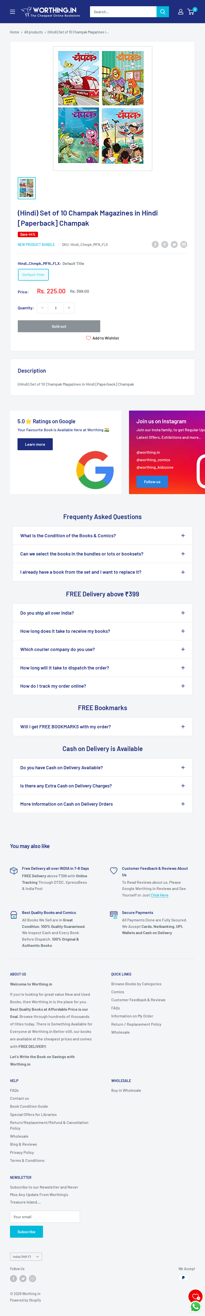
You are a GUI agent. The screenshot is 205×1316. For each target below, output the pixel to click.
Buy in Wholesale (126, 1090)
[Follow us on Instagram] (32, 1278)
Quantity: (26, 307)
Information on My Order (132, 1015)
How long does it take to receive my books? (65, 631)
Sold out (59, 326)
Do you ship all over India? (47, 613)
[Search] (162, 11)
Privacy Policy (22, 1152)
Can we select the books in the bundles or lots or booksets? (82, 553)
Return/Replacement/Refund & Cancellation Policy (49, 1125)
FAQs (115, 1007)
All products (33, 32)
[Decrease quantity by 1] (42, 308)
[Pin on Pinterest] (164, 244)
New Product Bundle (36, 244)
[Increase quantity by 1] (69, 308)
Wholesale (120, 1032)
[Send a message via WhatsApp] (195, 1307)
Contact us (19, 1098)
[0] (191, 12)
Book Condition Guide (29, 1106)
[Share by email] (183, 244)
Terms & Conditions (27, 1160)
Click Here (159, 894)
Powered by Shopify (25, 1300)
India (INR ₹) (22, 1256)
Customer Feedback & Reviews (138, 999)
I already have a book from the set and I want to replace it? (81, 572)
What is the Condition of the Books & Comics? (68, 535)
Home (14, 32)
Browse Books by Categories (136, 983)
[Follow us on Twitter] (23, 1278)
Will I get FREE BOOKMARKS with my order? (65, 726)
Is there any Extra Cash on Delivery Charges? (66, 785)
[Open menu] (12, 12)
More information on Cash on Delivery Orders (66, 804)
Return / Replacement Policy (136, 1024)
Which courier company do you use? (57, 649)
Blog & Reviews (23, 1144)
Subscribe (27, 1231)
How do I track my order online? (53, 686)
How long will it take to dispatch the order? (64, 667)
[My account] (180, 11)
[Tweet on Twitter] (174, 244)
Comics (117, 991)
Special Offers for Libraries (33, 1114)
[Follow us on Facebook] (13, 1278)
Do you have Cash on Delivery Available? (61, 767)
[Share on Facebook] (155, 244)
